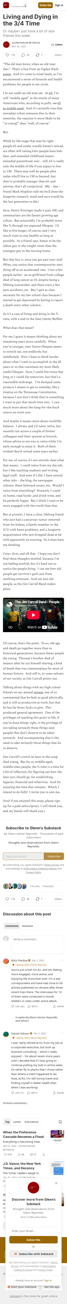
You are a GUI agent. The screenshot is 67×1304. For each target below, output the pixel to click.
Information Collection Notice (40, 868)
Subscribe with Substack (36, 1254)
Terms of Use (51, 864)
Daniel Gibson (20, 1033)
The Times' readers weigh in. (21, 1173)
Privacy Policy (45, 1269)
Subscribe (45, 5)
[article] (33, 1143)
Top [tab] (7, 1122)
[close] (56, 1183)
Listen (59, 44)
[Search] (60, 1122)
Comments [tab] (11, 926)
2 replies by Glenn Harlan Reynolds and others (36, 1019)
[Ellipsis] (62, 960)
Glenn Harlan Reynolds (26, 42)
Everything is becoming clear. (21, 1141)
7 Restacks (48, 886)
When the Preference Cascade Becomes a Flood (23, 1134)
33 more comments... (15, 1103)
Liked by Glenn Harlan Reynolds (31, 964)
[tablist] (19, 926)
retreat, (39, 692)
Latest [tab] (17, 1122)
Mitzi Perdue (19, 960)
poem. (7, 74)
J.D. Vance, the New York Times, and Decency (22, 1166)
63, (51, 93)
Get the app (51, 1287)
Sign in (59, 5)
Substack (15, 1296)
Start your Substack (23, 1287)
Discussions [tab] (32, 1122)
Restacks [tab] (27, 926)
